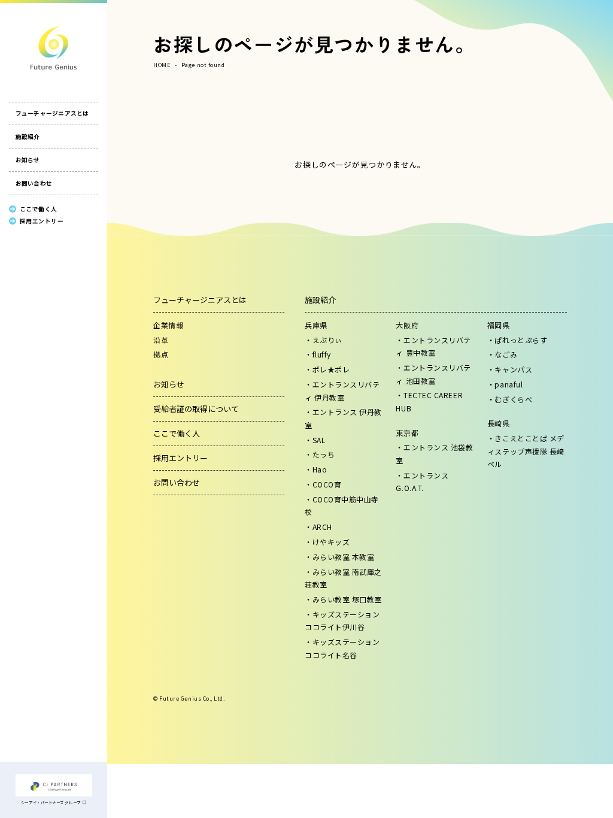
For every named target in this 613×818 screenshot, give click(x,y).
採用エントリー (180, 457)
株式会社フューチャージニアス (54, 47)
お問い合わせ (34, 183)
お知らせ (28, 160)
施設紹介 (28, 136)
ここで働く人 (176, 433)
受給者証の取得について (196, 408)
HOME (161, 65)
